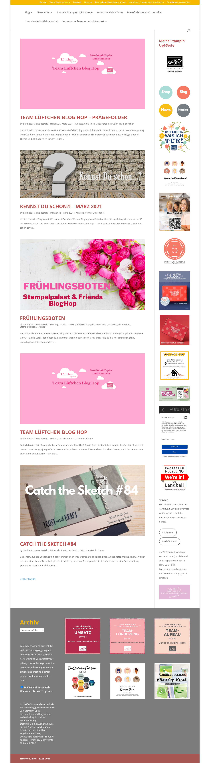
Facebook (77, 2)
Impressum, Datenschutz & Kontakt (83, 21)
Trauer (101, 550)
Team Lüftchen (126, 123)
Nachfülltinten (169, 541)
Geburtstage (102, 123)
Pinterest (88, 2)
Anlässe (79, 123)
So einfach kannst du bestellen (144, 12)
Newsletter (43, 12)
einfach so (89, 123)
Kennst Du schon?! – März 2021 (61, 206)
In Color (114, 123)
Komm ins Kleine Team (110, 12)
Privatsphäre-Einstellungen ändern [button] (110, 2)
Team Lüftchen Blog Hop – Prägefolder (73, 117)
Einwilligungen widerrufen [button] (178, 2)
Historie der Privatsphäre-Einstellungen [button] (146, 2)
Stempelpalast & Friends (32, 326)
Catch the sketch (88, 550)
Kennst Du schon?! (94, 212)
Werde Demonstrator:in (60, 2)
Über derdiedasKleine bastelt (41, 21)
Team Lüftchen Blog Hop (53, 432)
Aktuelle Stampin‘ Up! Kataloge (75, 12)
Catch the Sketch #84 (48, 544)
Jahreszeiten (123, 324)
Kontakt (43, 2)
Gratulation (101, 324)
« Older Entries (27, 578)
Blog (27, 12)
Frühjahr (90, 324)
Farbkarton (168, 532)
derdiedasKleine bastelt (35, 123)
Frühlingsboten (42, 318)
